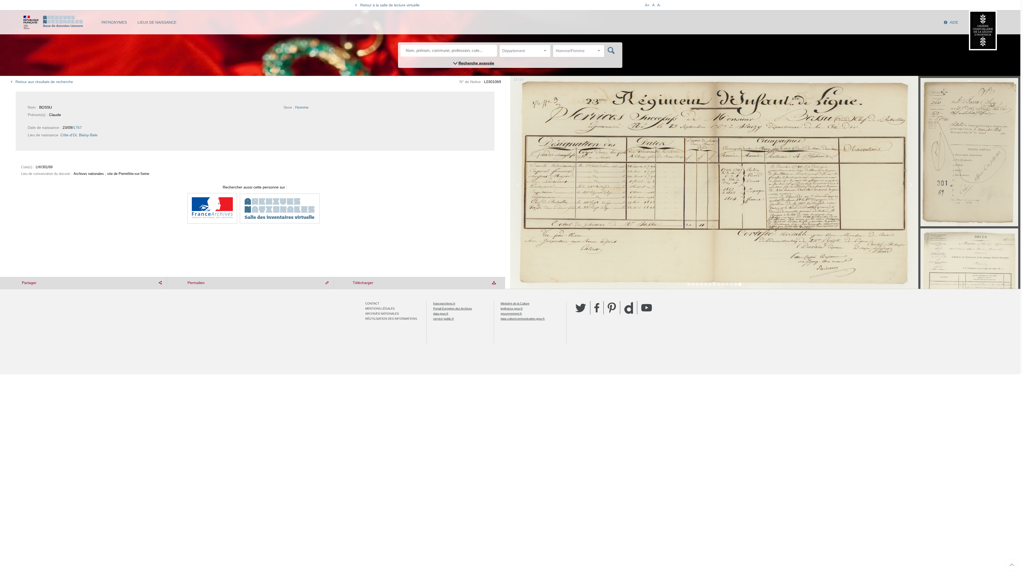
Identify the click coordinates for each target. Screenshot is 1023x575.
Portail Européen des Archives (452, 308)
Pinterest (612, 307)
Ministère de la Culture (515, 303)
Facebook (596, 307)
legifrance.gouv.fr (512, 308)
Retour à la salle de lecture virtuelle (390, 5)
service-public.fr (443, 318)
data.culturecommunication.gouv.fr (523, 318)
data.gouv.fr (440, 313)
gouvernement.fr (511, 313)
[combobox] (526, 52)
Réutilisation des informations (391, 318)
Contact (372, 303)
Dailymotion (628, 308)
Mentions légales (380, 308)
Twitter (580, 307)
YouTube (646, 307)
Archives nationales (382, 313)
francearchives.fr (444, 303)
